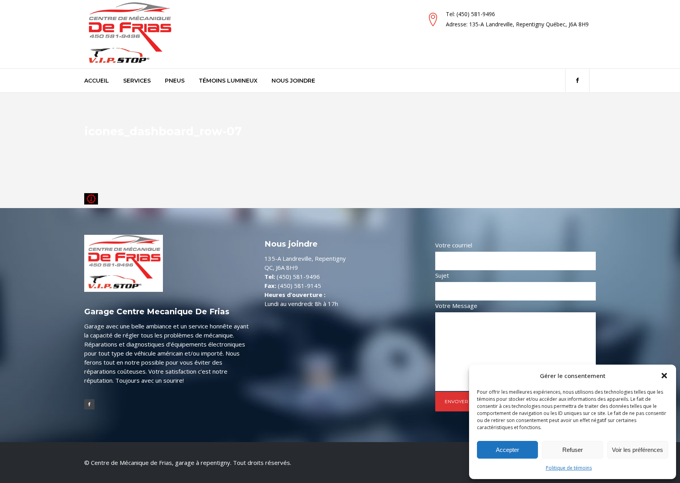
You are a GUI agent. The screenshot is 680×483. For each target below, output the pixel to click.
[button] (664, 376)
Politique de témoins (569, 468)
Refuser (572, 449)
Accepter (507, 449)
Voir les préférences (637, 449)
